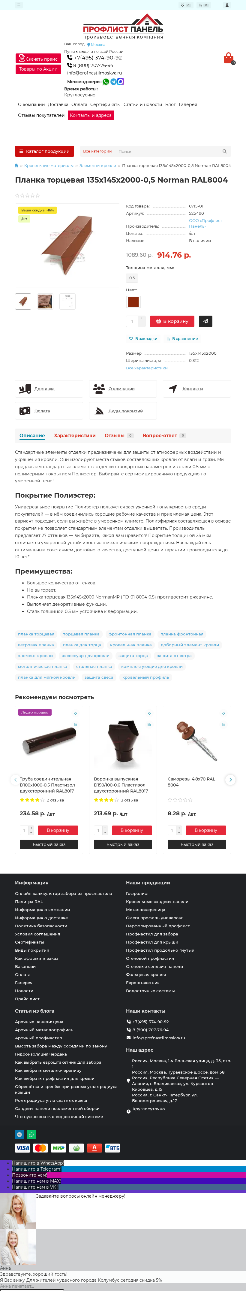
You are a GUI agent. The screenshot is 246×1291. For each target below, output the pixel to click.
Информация (32, 883)
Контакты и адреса (91, 115)
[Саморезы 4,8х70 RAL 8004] (197, 741)
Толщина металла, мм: (150, 267)
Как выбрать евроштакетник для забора (58, 1062)
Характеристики (75, 435)
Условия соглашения (37, 934)
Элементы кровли (98, 165)
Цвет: (131, 289)
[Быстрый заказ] (205, 321)
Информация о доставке (41, 917)
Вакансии (25, 966)
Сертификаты (105, 104)
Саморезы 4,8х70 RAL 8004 (191, 782)
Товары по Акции (38, 69)
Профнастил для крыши (152, 942)
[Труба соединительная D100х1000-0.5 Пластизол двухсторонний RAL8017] (49, 741)
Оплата (79, 104)
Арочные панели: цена (39, 1021)
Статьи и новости (143, 104)
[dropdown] (19, 5)
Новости (24, 990)
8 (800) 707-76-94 (92, 65)
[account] (227, 5)
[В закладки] (75, 713)
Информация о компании (42, 909)
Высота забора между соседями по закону (61, 1046)
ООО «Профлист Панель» (205, 223)
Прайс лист (27, 998)
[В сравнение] (75, 724)
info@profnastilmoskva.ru (94, 73)
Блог (170, 104)
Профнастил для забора (152, 934)
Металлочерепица (145, 909)
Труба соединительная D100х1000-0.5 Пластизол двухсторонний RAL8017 (47, 785)
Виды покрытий (32, 950)
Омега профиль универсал (155, 917)
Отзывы (118, 435)
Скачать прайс (41, 59)
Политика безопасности (41, 925)
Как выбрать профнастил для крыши (54, 1078)
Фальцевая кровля (146, 974)
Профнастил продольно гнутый (160, 950)
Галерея (188, 104)
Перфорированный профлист (158, 925)
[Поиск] (225, 151)
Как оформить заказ (36, 958)
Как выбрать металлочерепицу (48, 1070)
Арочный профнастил (38, 1037)
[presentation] (15, 780)
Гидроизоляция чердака (41, 1054)
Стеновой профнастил (150, 958)
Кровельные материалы (49, 165)
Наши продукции (148, 883)
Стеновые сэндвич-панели (154, 966)
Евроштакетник (143, 982)
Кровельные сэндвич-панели (157, 901)
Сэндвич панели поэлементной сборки (57, 1108)
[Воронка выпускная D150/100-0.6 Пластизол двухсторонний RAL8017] (123, 741)
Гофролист (137, 893)
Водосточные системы (150, 990)
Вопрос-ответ (163, 435)
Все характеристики (147, 367)
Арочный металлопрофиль (44, 1029)
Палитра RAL (29, 901)
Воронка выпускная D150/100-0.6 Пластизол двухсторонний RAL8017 (121, 785)
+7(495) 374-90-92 (97, 57)
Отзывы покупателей (41, 115)
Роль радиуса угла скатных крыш (51, 1100)
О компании (31, 104)
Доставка (58, 104)
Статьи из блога (34, 1011)
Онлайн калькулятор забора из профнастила (63, 893)
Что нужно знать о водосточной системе (59, 1116)
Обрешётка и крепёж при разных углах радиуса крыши (66, 1089)
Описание (32, 435)
